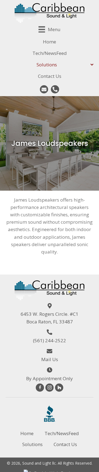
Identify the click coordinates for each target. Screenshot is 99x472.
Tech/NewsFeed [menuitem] (62, 433)
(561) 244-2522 (49, 340)
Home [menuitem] (27, 433)
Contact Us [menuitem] (65, 444)
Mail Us (49, 359)
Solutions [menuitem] (32, 444)
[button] (44, 89)
